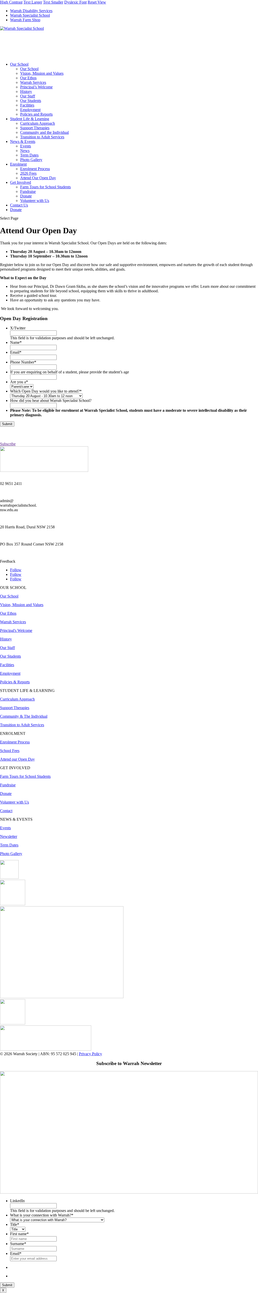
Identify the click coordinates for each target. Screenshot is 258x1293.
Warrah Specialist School (30, 15)
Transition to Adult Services (42, 137)
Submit (7, 424)
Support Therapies (34, 128)
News (24, 150)
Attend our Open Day (17, 759)
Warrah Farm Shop (25, 20)
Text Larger (32, 2)
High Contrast (11, 2)
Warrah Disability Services (31, 11)
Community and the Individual (44, 132)
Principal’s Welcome (36, 87)
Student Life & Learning (29, 119)
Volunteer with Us (34, 200)
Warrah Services (33, 82)
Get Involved (20, 182)
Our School (19, 64)
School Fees (9, 750)
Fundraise (28, 191)
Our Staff (27, 96)
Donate (26, 196)
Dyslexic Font (75, 2)
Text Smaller (53, 2)
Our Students (30, 100)
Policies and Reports (36, 114)
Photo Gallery (31, 160)
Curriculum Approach (37, 123)
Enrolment (18, 164)
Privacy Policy (90, 1054)
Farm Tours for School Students (45, 187)
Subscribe (8, 444)
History (26, 91)
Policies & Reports (15, 682)
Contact (6, 811)
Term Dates (29, 155)
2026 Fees (28, 173)
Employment (30, 110)
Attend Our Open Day (38, 178)
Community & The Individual (23, 716)
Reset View (97, 2)
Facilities (27, 105)
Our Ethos (28, 78)
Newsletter (8, 836)
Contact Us (19, 205)
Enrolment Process (35, 169)
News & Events (22, 141)
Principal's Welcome (16, 630)
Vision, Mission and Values (41, 73)
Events (25, 146)
